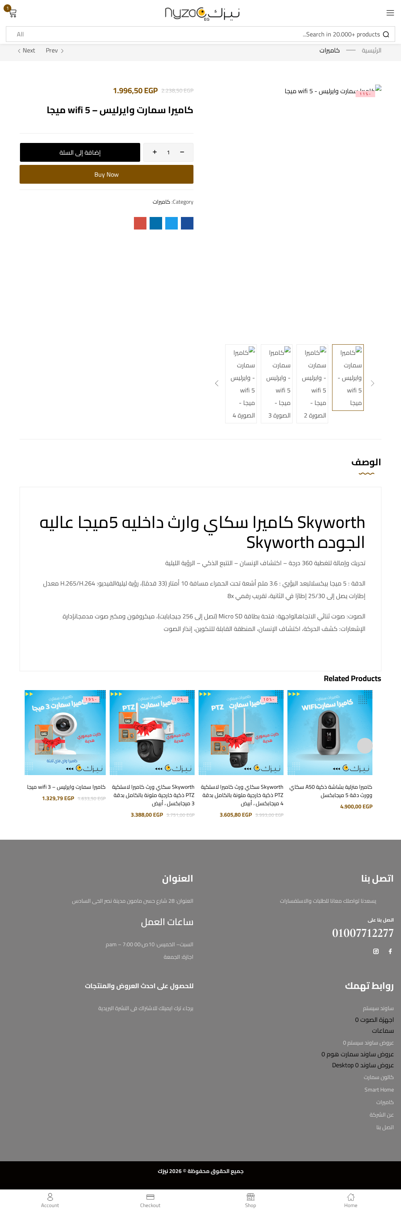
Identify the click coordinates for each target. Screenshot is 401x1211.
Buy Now (106, 174)
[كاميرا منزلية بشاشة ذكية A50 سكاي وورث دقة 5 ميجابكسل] (329, 732)
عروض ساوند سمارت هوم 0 (358, 1054)
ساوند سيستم (378, 1008)
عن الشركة (382, 1115)
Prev (52, 50)
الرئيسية (371, 50)
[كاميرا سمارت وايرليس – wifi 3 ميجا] (62, 732)
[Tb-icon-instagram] (376, 951)
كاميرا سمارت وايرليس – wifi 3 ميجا (66, 787)
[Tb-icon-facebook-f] (391, 951)
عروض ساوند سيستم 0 (368, 1042)
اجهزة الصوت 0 (374, 1019)
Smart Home (379, 1089)
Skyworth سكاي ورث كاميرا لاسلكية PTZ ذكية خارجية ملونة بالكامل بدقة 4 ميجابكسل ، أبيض (242, 795)
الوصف (366, 463)
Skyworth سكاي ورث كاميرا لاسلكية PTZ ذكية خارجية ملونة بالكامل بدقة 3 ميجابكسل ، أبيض (153, 795)
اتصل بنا (385, 1127)
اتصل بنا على (381, 919)
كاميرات (330, 50)
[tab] (358, 470)
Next (29, 50)
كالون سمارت (379, 1077)
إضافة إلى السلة (80, 152)
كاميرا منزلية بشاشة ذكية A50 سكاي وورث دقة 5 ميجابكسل (330, 791)
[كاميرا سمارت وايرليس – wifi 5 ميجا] (187, 223)
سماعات (383, 1030)
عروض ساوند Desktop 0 (363, 1065)
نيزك (163, 1171)
